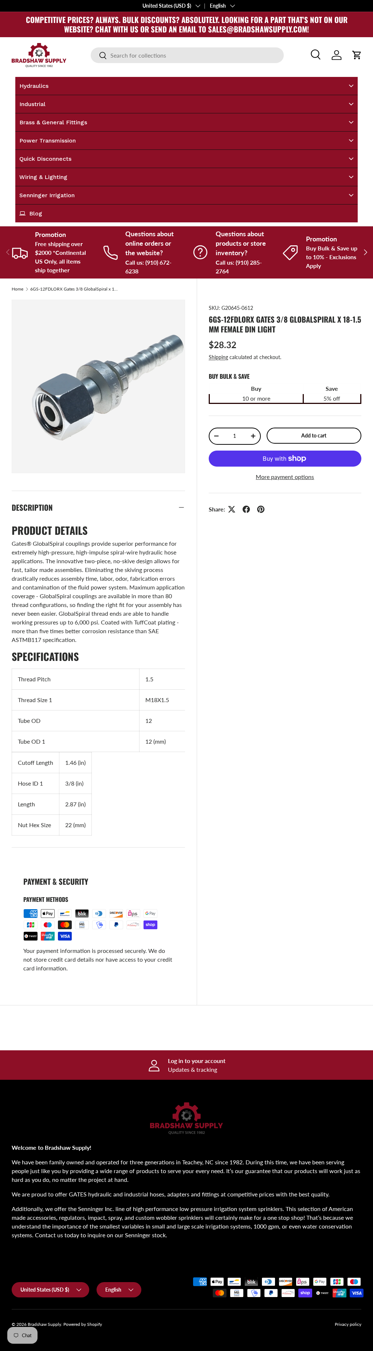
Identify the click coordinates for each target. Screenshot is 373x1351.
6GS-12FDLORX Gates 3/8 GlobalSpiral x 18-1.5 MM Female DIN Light (74, 289)
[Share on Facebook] (246, 509)
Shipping (218, 357)
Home (17, 289)
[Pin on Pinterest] (261, 509)
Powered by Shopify (82, 1324)
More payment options (285, 476)
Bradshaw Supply (44, 1324)
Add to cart (313, 435)
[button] (357, 55)
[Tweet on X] (231, 509)
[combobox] (187, 55)
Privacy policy (348, 1324)
